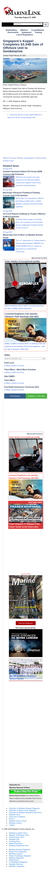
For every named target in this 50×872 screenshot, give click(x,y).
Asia (11, 161)
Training (38, 32)
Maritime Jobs (14, 839)
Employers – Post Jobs (36, 396)
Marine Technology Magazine (20, 856)
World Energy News (16, 837)
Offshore (24, 30)
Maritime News (14, 815)
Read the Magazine (25, 623)
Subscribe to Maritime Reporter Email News (25, 812)
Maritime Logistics (16, 854)
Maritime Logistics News (18, 833)
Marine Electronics (16, 843)
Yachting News (14, 841)
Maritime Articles (15, 823)
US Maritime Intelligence (18, 862)
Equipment (26, 32)
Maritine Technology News (19, 835)
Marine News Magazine (18, 852)
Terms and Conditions (17, 817)
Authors (12, 825)
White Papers (14, 860)
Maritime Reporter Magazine (19, 849)
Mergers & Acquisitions (26, 158)
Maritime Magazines (16, 858)
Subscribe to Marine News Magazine (22, 810)
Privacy (12, 819)
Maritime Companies (16, 866)
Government (12, 32)
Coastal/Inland (37, 30)
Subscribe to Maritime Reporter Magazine (24, 808)
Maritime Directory (16, 864)
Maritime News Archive (18, 821)
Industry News (41, 158)
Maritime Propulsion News (19, 846)
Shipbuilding (11, 30)
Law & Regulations (24, 35)
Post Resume (15, 396)
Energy (13, 158)
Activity (6, 161)
